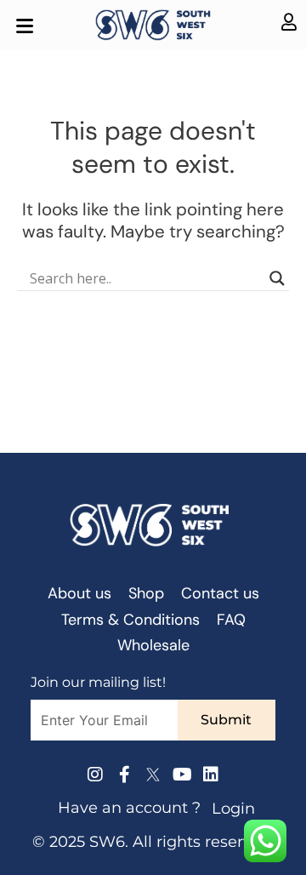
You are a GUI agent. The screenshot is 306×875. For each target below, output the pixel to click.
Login (233, 808)
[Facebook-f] (124, 774)
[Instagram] (95, 774)
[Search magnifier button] (277, 278)
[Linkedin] (210, 774)
